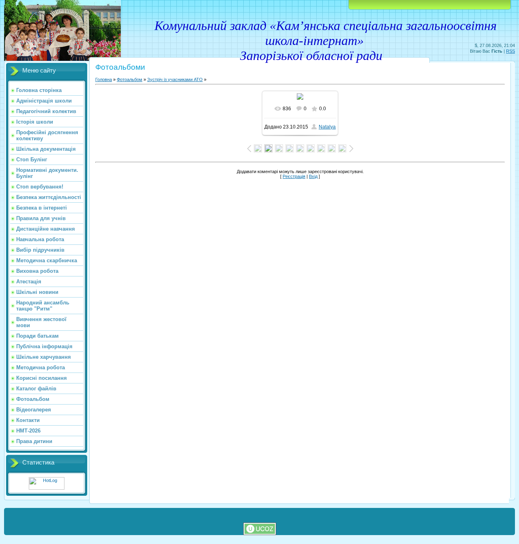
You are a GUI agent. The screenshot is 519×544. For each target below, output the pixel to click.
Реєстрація (294, 176)
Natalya (327, 127)
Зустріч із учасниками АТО (175, 79)
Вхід (313, 176)
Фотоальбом (129, 79)
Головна (103, 79)
